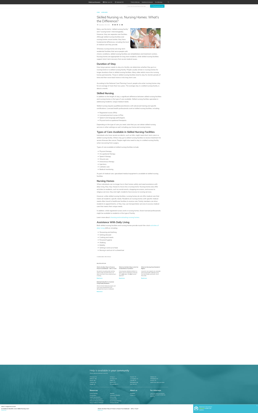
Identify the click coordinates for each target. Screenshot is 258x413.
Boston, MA (92, 380)
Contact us (132, 395)
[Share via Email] (122, 25)
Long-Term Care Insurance (96, 399)
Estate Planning (93, 393)
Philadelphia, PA (154, 378)
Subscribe (201, 408)
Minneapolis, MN (134, 382)
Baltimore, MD (93, 378)
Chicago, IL (112, 377)
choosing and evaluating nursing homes (124, 217)
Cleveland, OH (113, 378)
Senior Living (113, 397)
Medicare (112, 393)
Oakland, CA (153, 377)
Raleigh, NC (92, 384)
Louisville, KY (133, 380)
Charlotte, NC (93, 382)
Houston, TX (133, 377)
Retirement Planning (115, 395)
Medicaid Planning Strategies (97, 400)
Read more (100, 278)
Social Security (113, 399)
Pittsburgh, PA (93, 377)
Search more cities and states (157, 382)
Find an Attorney (135, 2)
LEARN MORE (104, 12)
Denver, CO (112, 382)
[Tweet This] (115, 25)
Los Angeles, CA (134, 378)
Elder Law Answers (94, 2)
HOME (98, 12)
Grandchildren (93, 395)
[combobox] (138, 6)
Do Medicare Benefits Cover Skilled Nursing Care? (15, 408)
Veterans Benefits (114, 402)
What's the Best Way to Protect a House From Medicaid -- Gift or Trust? (118, 408)
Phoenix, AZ (153, 380)
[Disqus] (129, 309)
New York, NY (133, 384)
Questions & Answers (147, 2)
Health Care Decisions (95, 397)
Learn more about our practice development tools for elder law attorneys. (157, 395)
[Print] (120, 25)
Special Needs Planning (115, 400)
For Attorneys (158, 2)
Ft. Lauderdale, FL (114, 384)
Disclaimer (132, 393)
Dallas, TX (112, 380)
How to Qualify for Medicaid (96, 402)
